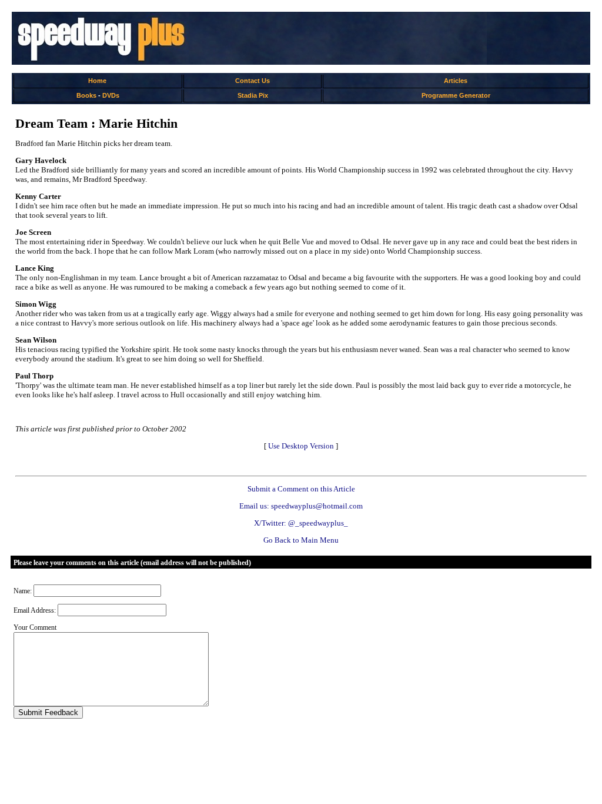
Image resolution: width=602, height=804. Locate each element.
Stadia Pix (253, 95)
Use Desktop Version (301, 445)
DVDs (110, 95)
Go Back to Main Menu (301, 540)
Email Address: (35, 610)
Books (86, 95)
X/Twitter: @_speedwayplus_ (301, 523)
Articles (455, 80)
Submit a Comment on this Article (301, 488)
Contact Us (252, 80)
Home (97, 80)
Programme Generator (456, 95)
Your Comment (35, 627)
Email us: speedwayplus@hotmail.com (301, 505)
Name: (23, 591)
